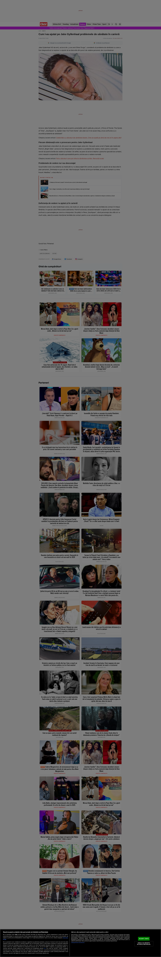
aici (45, 948)
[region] (80, 943)
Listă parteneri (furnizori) (77, 942)
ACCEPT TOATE (144, 938)
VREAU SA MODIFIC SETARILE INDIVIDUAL (144, 943)
